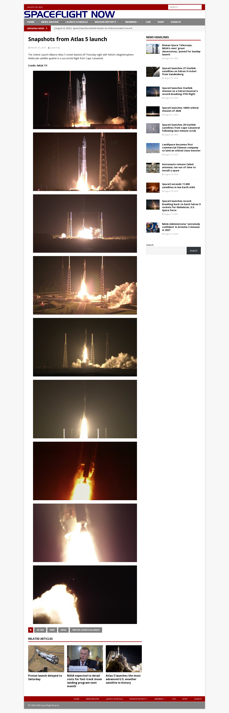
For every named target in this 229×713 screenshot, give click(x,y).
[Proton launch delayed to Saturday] (46, 658)
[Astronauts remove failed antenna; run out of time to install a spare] (153, 168)
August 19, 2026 (171, 154)
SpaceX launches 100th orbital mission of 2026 (180, 109)
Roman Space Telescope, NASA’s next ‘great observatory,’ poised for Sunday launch (181, 50)
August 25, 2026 (171, 78)
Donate (176, 21)
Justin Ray (55, 47)
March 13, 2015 (38, 47)
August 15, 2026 (171, 214)
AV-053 (40, 629)
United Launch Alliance (86, 629)
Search (150, 244)
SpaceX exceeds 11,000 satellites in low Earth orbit (178, 185)
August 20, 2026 (171, 134)
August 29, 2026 (171, 58)
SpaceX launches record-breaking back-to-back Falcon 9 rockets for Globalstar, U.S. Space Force (181, 205)
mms (52, 629)
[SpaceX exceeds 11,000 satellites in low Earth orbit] (153, 188)
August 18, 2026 (171, 174)
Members (131, 21)
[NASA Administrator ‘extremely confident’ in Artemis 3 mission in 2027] (153, 228)
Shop (161, 21)
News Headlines (157, 37)
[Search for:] (185, 6)
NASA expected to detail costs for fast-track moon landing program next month (84, 681)
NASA (63, 629)
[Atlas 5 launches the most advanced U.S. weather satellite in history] (124, 658)
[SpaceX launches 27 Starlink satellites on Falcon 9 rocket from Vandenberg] (153, 72)
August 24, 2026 (171, 98)
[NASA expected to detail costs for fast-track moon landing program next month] (85, 658)
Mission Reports (105, 21)
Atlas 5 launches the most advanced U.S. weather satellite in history (123, 679)
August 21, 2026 (171, 114)
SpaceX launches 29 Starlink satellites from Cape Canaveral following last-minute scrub (181, 127)
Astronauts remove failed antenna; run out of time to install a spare (179, 167)
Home (30, 21)
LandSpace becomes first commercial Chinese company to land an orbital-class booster (181, 147)
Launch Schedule (77, 21)
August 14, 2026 (171, 234)
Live (148, 21)
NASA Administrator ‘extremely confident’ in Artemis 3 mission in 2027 (181, 227)
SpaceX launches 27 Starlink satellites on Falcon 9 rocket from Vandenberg (179, 71)
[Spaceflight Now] (69, 16)
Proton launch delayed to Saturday (45, 677)
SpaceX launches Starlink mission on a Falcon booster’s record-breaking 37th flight (180, 91)
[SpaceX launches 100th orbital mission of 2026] (153, 111)
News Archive (50, 21)
